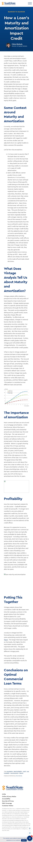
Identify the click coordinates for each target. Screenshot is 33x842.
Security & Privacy (8, 801)
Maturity (21, 773)
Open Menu (30, 3)
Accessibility (6, 799)
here (5, 640)
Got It (24, 840)
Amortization (10, 771)
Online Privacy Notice (9, 796)
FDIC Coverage (7, 803)
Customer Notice (7, 805)
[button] (30, 828)
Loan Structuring (14, 773)
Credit (24, 771)
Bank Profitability (18, 771)
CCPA (4, 794)
